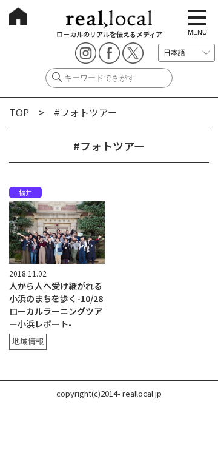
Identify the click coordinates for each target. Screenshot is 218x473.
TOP (19, 112)
